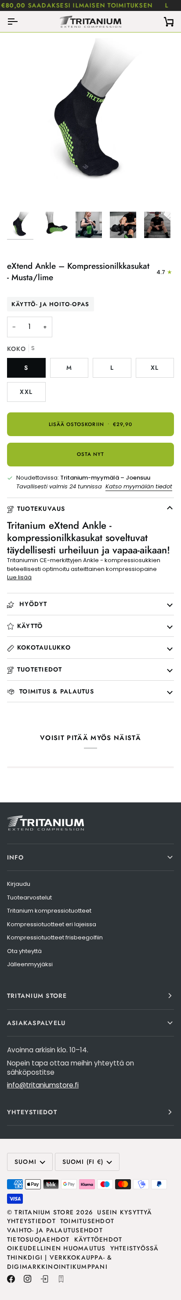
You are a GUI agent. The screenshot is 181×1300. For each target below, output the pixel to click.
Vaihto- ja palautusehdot (55, 1230)
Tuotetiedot (39, 669)
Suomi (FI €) (83, 1161)
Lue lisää (19, 577)
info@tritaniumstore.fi (43, 1085)
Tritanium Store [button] (37, 995)
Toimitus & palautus (55, 691)
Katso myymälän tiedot (138, 486)
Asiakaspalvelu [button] (36, 1022)
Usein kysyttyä (124, 1212)
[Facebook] (11, 1279)
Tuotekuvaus (41, 508)
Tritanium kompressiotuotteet (49, 910)
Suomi (25, 1161)
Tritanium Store (44, 1212)
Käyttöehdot (98, 1239)
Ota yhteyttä (24, 951)
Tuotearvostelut (29, 897)
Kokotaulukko (44, 647)
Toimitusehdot (87, 1221)
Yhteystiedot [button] (32, 1112)
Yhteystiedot (31, 1221)
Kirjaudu (18, 884)
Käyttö (30, 625)
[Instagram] (28, 1279)
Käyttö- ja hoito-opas (50, 304)
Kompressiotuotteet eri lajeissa (51, 924)
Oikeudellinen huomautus (56, 1248)
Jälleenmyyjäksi (30, 964)
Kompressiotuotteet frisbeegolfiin (55, 937)
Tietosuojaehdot (38, 1239)
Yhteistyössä (134, 1248)
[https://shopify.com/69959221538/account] (44, 1279)
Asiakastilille (142, 5)
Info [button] (15, 857)
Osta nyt (90, 454)
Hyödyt (32, 603)
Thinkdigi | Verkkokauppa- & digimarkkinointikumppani (59, 1262)
